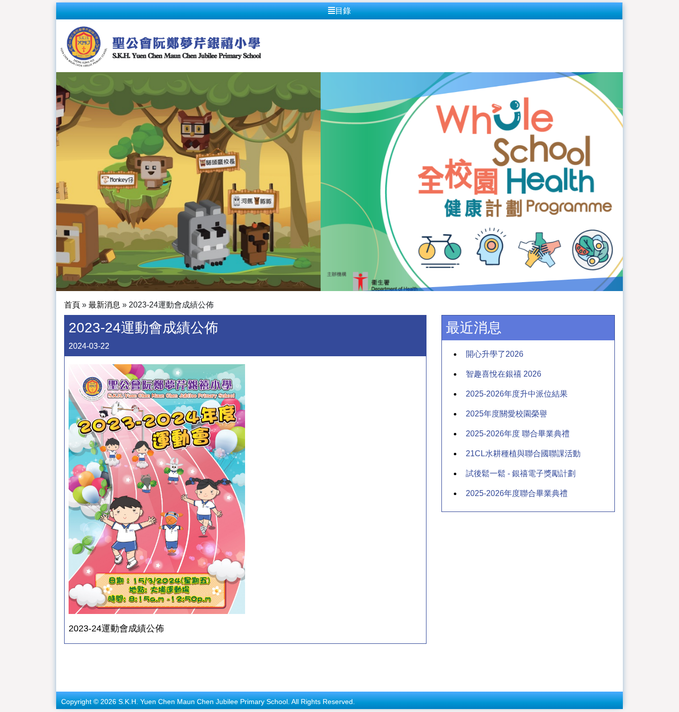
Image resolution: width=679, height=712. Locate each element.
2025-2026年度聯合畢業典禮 (517, 493)
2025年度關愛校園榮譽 (506, 413)
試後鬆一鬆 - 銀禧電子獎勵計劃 (521, 473)
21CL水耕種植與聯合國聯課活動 (523, 453)
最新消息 (104, 305)
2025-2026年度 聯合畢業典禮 (518, 433)
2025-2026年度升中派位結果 (517, 394)
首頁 (72, 305)
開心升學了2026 (494, 354)
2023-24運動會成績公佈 (116, 628)
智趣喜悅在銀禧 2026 (503, 374)
